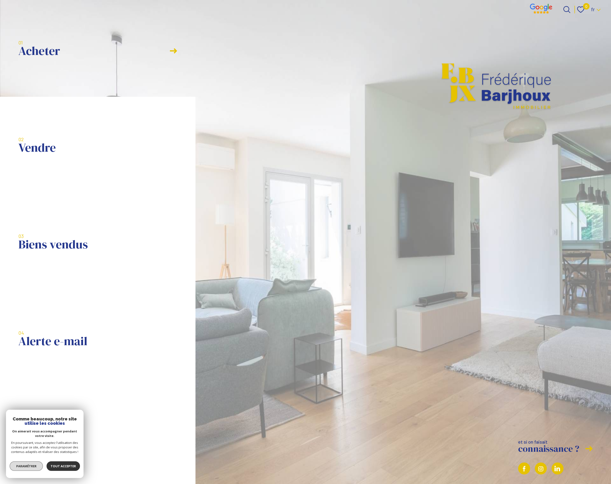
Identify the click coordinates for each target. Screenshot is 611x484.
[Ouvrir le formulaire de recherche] (567, 9)
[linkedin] (558, 468)
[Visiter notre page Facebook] (524, 468)
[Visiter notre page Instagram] (541, 468)
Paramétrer (26, 466)
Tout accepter (63, 466)
